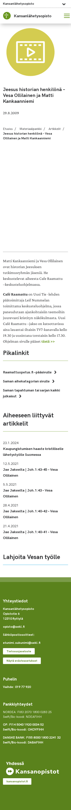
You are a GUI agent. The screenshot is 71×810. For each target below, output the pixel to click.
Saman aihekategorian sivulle (26, 381)
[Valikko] (67, 16)
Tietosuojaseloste (19, 651)
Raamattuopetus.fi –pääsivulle (27, 371)
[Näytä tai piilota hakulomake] (57, 15)
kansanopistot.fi (17, 781)
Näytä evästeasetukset (22, 660)
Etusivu (8, 128)
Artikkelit (55, 128)
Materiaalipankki (31, 128)
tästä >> (48, 341)
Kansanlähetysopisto (18, 3)
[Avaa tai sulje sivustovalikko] (64, 3)
